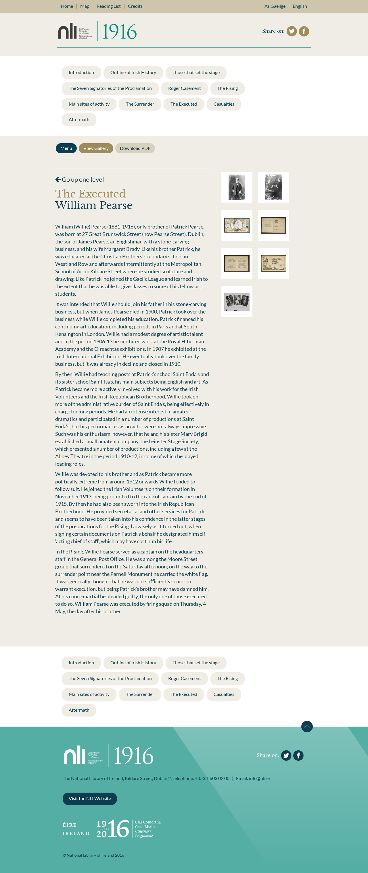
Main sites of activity (89, 104)
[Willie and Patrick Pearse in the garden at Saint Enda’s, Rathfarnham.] (273, 186)
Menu (66, 148)
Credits (135, 6)
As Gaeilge (274, 6)
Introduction (81, 72)
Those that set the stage (196, 72)
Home (67, 6)
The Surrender (140, 104)
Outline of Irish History (133, 72)
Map (84, 6)
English (300, 6)
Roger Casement (184, 88)
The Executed (183, 104)
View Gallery (96, 148)
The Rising (227, 88)
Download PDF (135, 148)
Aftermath (79, 119)
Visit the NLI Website (90, 798)
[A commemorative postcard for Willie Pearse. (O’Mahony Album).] (237, 224)
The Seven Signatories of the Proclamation (110, 88)
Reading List (109, 6)
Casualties (224, 104)
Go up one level (82, 179)
